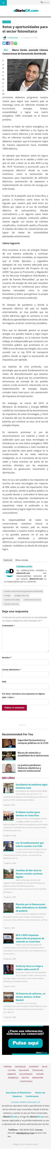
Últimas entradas (21, 560)
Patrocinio (22, 725)
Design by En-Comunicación (25, 1144)
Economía (33, 1066)
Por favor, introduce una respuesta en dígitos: (23, 693)
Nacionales (20, 1066)
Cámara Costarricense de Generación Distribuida (23, 591)
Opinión (6, 22)
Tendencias (13, 1077)
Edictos (25, 1077)
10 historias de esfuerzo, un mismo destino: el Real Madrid (31, 997)
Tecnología (37, 1070)
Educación (24, 1070)
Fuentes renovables (12, 599)
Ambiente (11, 1074)
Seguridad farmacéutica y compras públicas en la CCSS (33, 741)
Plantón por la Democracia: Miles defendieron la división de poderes (31, 907)
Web (4, 681)
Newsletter (37, 1077)
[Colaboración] (9, 576)
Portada (8, 1066)
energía (7, 595)
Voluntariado (26, 1074)
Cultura (12, 1070)
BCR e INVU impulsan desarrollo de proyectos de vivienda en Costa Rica (30, 938)
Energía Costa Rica (22, 595)
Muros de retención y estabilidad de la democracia (33, 754)
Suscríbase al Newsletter (18, 1092)
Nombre (6, 657)
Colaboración (13, 37)
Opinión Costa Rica (11, 604)
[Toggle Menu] (3, 3)
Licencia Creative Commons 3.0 (25, 1102)
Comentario (8, 625)
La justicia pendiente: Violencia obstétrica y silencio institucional (29, 768)
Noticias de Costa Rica (32, 599)
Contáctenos (26, 1081)
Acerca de (8, 560)
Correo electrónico (11, 669)
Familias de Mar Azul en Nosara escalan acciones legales (29, 873)
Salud (44, 1066)
